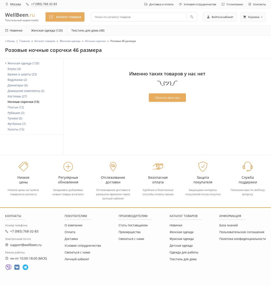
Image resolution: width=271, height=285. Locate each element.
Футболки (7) (17, 124)
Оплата (70, 232)
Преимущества (130, 232)
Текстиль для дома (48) (87, 30)
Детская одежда (181, 245)
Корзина (253, 17)
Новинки (176, 225)
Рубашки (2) (16, 113)
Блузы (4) (14, 69)
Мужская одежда (182, 239)
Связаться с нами (77, 252)
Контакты (259, 4)
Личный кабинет (77, 259)
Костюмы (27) (17, 96)
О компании (235, 4)
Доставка (71, 239)
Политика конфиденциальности (242, 239)
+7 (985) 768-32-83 (44, 4)
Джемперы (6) (18, 85)
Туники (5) (15, 118)
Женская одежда (182, 232)
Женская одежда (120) (47, 30)
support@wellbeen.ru (25, 245)
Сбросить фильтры (167, 98)
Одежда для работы (184, 252)
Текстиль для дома (183, 259)
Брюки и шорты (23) (22, 74)
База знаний (228, 225)
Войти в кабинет (222, 17)
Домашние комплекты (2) (26, 91)
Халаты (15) (16, 129)
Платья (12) (16, 107)
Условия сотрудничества (200, 4)
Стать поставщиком (133, 225)
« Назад (10, 41)
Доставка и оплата (161, 4)
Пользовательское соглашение (241, 232)
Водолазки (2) (17, 80)
